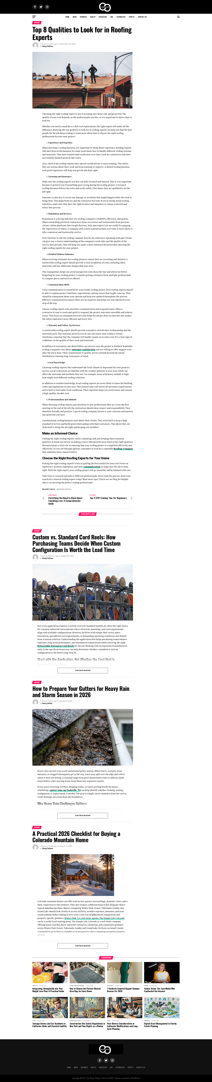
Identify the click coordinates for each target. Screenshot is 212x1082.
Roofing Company (123, 448)
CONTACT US (142, 16)
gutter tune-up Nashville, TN (65, 790)
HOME (67, 16)
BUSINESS (83, 16)
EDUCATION (103, 16)
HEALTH (92, 16)
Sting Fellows (47, 46)
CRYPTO (131, 16)
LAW (111, 16)
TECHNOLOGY (120, 16)
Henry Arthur (47, 703)
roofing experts (64, 489)
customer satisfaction (83, 349)
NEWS (75, 16)
